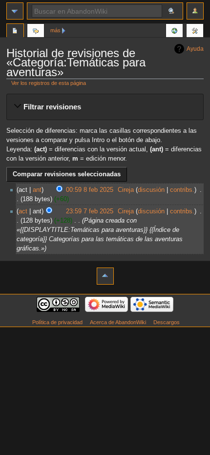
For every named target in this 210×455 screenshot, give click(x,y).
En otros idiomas (174, 32)
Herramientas (195, 32)
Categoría (15, 32)
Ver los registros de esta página (48, 83)
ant (37, 189)
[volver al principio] (105, 276)
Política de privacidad (57, 322)
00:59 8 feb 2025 (89, 189)
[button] (105, 107)
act (23, 211)
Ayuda (195, 48)
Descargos (166, 322)
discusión (151, 189)
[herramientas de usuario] (195, 11)
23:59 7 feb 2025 (89, 211)
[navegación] (14, 11)
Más (55, 30)
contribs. (182, 189)
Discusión (35, 32)
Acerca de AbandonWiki (118, 322)
